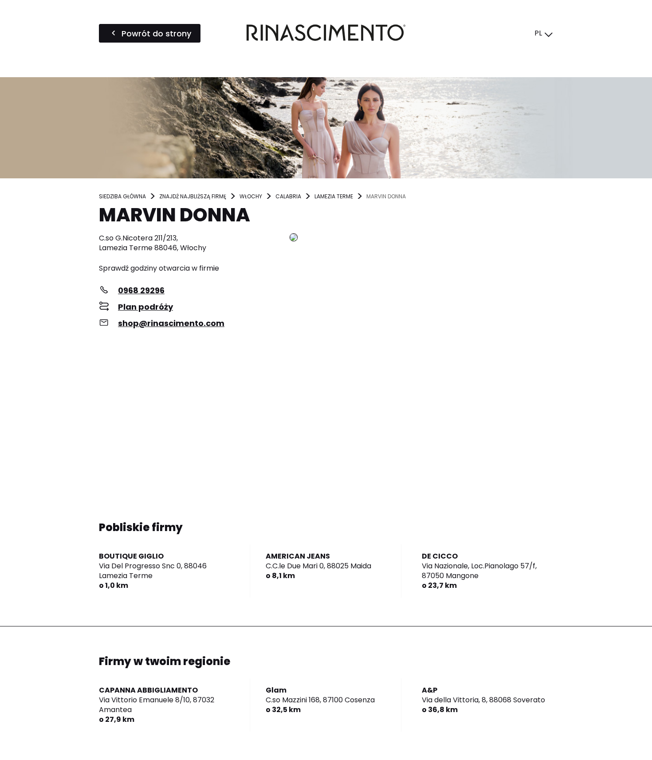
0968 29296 (141, 290)
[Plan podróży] (421, 238)
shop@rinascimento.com (171, 323)
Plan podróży (145, 306)
